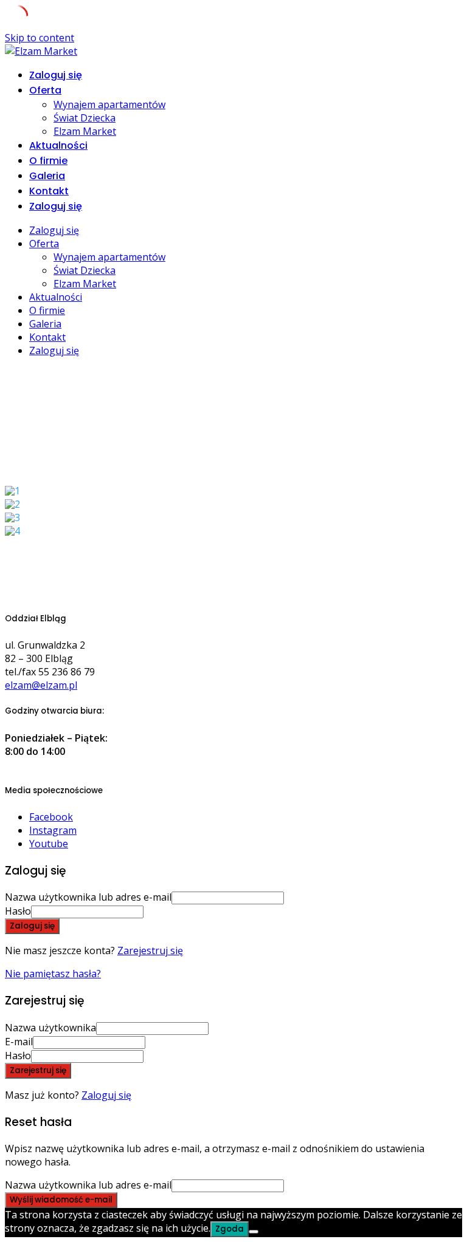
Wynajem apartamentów (109, 104)
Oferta (45, 90)
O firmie (48, 161)
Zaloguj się (106, 1095)
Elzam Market (85, 131)
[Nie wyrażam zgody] (253, 1231)
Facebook (51, 817)
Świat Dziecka (85, 118)
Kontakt (49, 191)
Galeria (47, 176)
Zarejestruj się (150, 950)
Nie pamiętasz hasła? (53, 973)
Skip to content (39, 37)
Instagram (53, 830)
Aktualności (58, 145)
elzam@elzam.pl (41, 685)
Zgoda (229, 1229)
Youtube (48, 843)
